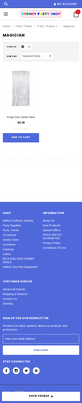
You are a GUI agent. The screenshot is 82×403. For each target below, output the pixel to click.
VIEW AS (11, 46)
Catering (8, 249)
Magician (69, 26)
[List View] (29, 46)
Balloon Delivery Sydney (18, 220)
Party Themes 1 (48, 26)
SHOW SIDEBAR (39, 395)
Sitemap (8, 303)
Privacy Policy (51, 243)
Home (6, 26)
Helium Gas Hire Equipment (20, 266)
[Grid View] (22, 46)
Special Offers (51, 230)
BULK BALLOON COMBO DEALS (18, 260)
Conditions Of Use (54, 247)
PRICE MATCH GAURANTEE (52, 236)
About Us (49, 220)
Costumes (9, 244)
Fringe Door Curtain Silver (21, 117)
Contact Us (10, 298)
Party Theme (24, 26)
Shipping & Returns (15, 294)
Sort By (12, 56)
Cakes (7, 254)
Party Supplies (12, 225)
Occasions (9, 234)
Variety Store (11, 239)
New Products (51, 225)
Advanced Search (14, 289)
